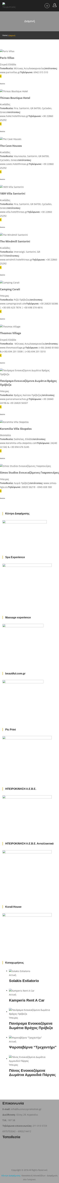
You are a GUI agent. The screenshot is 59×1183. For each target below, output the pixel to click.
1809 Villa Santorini (12, 193)
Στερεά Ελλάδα (8, 64)
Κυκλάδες (5, 104)
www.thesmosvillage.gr (12, 347)
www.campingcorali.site (13, 303)
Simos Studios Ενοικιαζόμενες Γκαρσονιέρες (29, 472)
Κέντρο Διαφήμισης (11, 1175)
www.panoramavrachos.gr (14, 399)
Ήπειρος (4, 295)
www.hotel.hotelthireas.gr (14, 116)
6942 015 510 (41, 72)
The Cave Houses (11, 146)
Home (4, 35)
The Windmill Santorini (15, 241)
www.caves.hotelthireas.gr (14, 164)
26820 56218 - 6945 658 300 (36, 487)
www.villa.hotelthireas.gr (13, 211)
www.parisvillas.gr (10, 72)
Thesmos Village (10, 333)
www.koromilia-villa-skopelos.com (18, 443)
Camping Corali (10, 289)
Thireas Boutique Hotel (15, 98)
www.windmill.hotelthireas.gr (16, 259)
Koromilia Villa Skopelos (16, 429)
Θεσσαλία (5, 435)
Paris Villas (7, 58)
